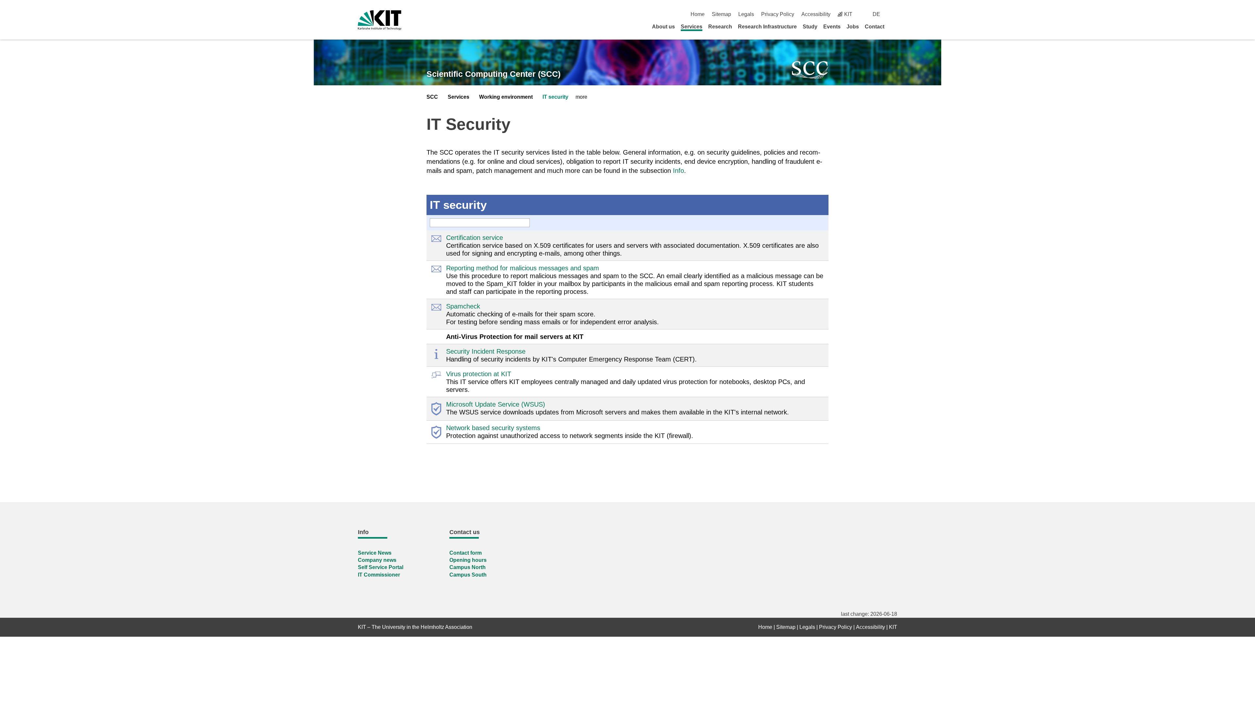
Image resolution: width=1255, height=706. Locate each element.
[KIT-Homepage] (379, 20)
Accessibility (815, 14)
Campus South (468, 575)
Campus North (467, 567)
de (876, 14)
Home (698, 14)
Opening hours (468, 560)
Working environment (506, 97)
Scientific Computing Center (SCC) (494, 73)
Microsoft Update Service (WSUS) (495, 404)
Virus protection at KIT (478, 374)
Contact (874, 26)
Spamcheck (463, 306)
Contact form (465, 553)
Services (691, 26)
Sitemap (721, 14)
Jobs (852, 26)
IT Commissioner (379, 575)
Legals (746, 14)
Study (810, 26)
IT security (555, 97)
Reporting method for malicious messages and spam (522, 268)
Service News (375, 553)
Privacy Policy (777, 14)
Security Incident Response (486, 351)
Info (678, 170)
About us (663, 26)
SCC (432, 97)
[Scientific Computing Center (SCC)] (810, 70)
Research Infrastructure (767, 26)
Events (832, 26)
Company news (377, 560)
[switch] (894, 14)
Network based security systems (493, 427)
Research (720, 26)
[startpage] (895, 26)
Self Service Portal (380, 567)
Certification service (474, 237)
